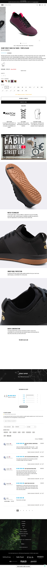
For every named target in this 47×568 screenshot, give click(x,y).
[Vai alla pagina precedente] (15, 511)
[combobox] (20, 427)
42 (34, 87)
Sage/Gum (9, 81)
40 (22, 87)
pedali (5, 435)
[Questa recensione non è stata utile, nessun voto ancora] (42, 452)
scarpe (33, 432)
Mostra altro (9, 435)
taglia (10, 432)
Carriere (23, 525)
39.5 (18, 87)
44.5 (7, 90)
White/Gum (5, 81)
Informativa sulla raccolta (23, 566)
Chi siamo (23, 521)
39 (14, 87)
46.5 (18, 90)
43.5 (42, 87)
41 (26, 87)
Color (5, 78)
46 (14, 90)
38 (10, 87)
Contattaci (23, 523)
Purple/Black (12, 81)
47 (22, 90)
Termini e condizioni (23, 531)
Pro (23, 527)
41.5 (30, 87)
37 (2, 87)
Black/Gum (2, 81)
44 (2, 90)
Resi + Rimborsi (23, 529)
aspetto (19, 432)
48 (26, 90)
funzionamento (28, 432)
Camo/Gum (15, 81)
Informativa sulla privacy (23, 533)
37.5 (7, 87)
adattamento (6, 432)
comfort (23, 432)
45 (10, 90)
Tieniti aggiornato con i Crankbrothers (23, 539)
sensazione (14, 432)
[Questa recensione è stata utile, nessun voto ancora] (40, 452)
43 (37, 87)
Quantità (3, 73)
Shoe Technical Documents (23, 376)
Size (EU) (2, 84)
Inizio (15, 45)
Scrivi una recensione (23, 406)
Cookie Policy (23, 535)
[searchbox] (7, 427)
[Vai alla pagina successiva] (32, 511)
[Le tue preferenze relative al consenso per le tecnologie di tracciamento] (45, 566)
